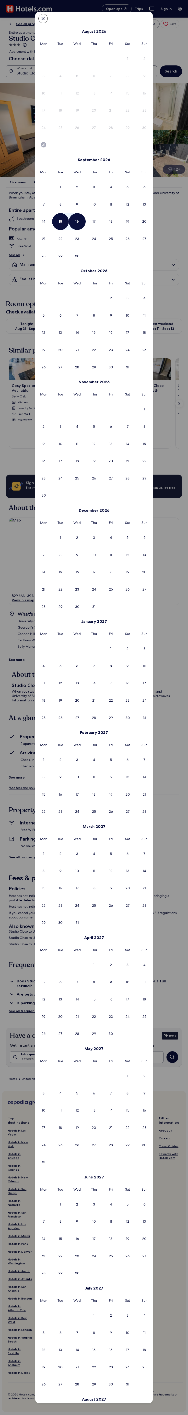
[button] (127, 58)
